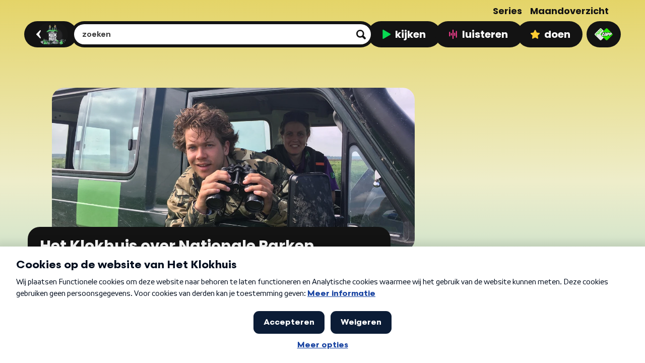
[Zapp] (604, 34)
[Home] (49, 34)
